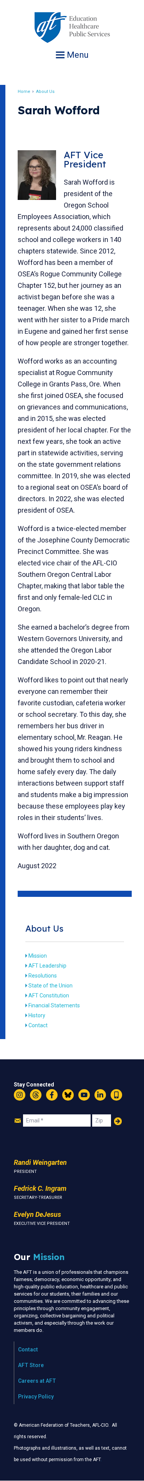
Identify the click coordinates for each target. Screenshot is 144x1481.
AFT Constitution (48, 995)
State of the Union (50, 985)
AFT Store (31, 1365)
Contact (38, 1025)
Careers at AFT (37, 1381)
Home (24, 91)
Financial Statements (54, 1005)
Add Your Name (118, 1121)
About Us (45, 91)
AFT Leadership (47, 966)
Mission (37, 956)
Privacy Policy (36, 1396)
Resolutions (42, 976)
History (36, 1015)
